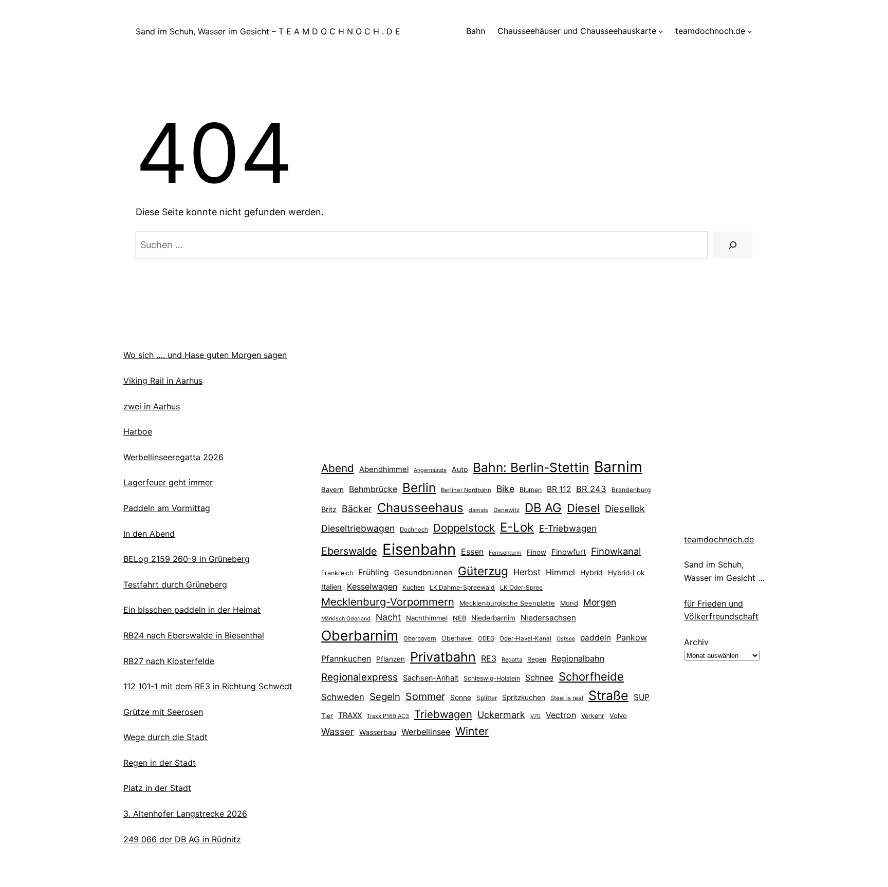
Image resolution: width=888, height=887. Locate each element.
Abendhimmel (384, 469)
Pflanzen (390, 659)
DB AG (543, 507)
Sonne (460, 697)
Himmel (560, 572)
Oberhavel (457, 638)
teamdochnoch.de (719, 539)
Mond (569, 603)
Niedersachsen (548, 617)
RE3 (488, 658)
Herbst (527, 572)
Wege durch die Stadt (165, 737)
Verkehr (592, 716)
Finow (536, 552)
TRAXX (350, 715)
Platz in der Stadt (157, 788)
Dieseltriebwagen (358, 528)
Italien (331, 587)
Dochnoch (414, 529)
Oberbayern (419, 638)
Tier (327, 716)
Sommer (425, 696)
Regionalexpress (359, 677)
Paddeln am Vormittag (166, 508)
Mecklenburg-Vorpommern (387, 601)
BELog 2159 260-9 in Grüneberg (186, 559)
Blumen (531, 490)
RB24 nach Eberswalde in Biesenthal (193, 635)
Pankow (631, 637)
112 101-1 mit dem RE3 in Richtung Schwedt (207, 686)
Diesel (583, 508)
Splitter (486, 698)
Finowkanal (616, 551)
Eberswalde (349, 551)
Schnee (539, 678)
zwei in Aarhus (151, 406)
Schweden (342, 697)
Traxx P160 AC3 (388, 716)
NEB (459, 618)
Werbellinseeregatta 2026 (173, 457)
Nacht (388, 617)
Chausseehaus (420, 507)
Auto (460, 469)
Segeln (384, 697)
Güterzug (483, 571)
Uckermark (501, 714)
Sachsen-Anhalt (430, 677)
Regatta (512, 659)
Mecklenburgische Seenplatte (507, 603)
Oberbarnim (359, 635)
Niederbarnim (493, 618)
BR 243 (591, 489)
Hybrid (591, 572)
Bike (505, 488)
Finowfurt (568, 552)
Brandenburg (631, 490)
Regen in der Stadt (159, 763)
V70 (535, 716)
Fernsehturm (505, 552)
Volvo (618, 715)
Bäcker (357, 508)
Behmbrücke (373, 489)
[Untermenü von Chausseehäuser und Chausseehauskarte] (660, 31)
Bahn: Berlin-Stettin (531, 467)
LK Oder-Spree (521, 587)
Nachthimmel (427, 618)
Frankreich (337, 573)
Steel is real (566, 698)
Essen (472, 551)
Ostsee (566, 638)
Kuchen (413, 587)
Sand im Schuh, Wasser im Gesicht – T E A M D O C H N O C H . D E (268, 31)
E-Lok (517, 527)
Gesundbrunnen (423, 572)
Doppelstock (464, 527)
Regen (536, 659)
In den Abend (149, 534)
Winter (472, 731)
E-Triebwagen (568, 528)
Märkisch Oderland (346, 618)
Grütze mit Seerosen (163, 712)
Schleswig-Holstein (492, 678)
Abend (337, 468)
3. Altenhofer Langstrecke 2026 (185, 813)
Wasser (337, 731)
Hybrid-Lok (626, 573)
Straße (608, 695)
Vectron (561, 715)
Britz (329, 509)
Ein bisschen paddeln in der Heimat (192, 610)
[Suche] (732, 245)
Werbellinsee (425, 732)
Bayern (332, 489)
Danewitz (506, 510)
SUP (642, 697)
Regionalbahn (577, 658)
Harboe (137, 431)
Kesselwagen (372, 586)
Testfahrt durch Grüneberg (175, 584)
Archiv (696, 642)
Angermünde (430, 470)
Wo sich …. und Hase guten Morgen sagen (205, 355)
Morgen (599, 602)
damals (478, 510)
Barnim (618, 467)
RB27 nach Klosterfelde (168, 661)
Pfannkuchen (346, 659)
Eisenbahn (419, 549)
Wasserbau (377, 732)
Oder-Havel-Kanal (525, 638)
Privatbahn (443, 657)
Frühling (373, 572)
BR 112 (559, 489)
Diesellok (625, 508)
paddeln (595, 638)
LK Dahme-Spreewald (462, 587)
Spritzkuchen (523, 697)
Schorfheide (591, 676)
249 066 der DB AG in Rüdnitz (182, 839)
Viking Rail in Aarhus (162, 380)
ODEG (486, 638)
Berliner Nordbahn (466, 490)
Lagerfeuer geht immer (168, 482)
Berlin (419, 487)
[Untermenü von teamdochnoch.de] (749, 31)
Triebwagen (443, 714)
